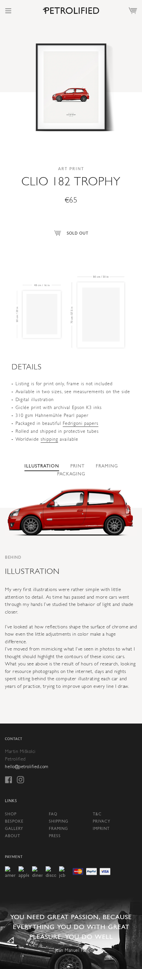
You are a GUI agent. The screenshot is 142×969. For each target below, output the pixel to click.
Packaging (71, 474)
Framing (107, 466)
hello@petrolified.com (27, 766)
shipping (49, 439)
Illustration (41, 466)
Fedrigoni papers (80, 423)
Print (77, 466)
